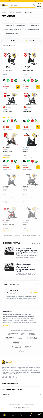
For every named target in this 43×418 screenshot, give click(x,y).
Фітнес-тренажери (16, 12)
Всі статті (35, 243)
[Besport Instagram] (3, 377)
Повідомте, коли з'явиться (11, 202)
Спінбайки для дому (11, 33)
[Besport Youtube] (10, 377)
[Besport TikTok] (17, 377)
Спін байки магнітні (33, 29)
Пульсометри (35, 25)
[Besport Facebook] (6, 377)
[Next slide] (37, 284)
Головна (4, 12)
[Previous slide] (34, 284)
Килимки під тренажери (13, 29)
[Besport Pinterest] (13, 377)
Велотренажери (10, 21)
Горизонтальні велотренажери (15, 25)
